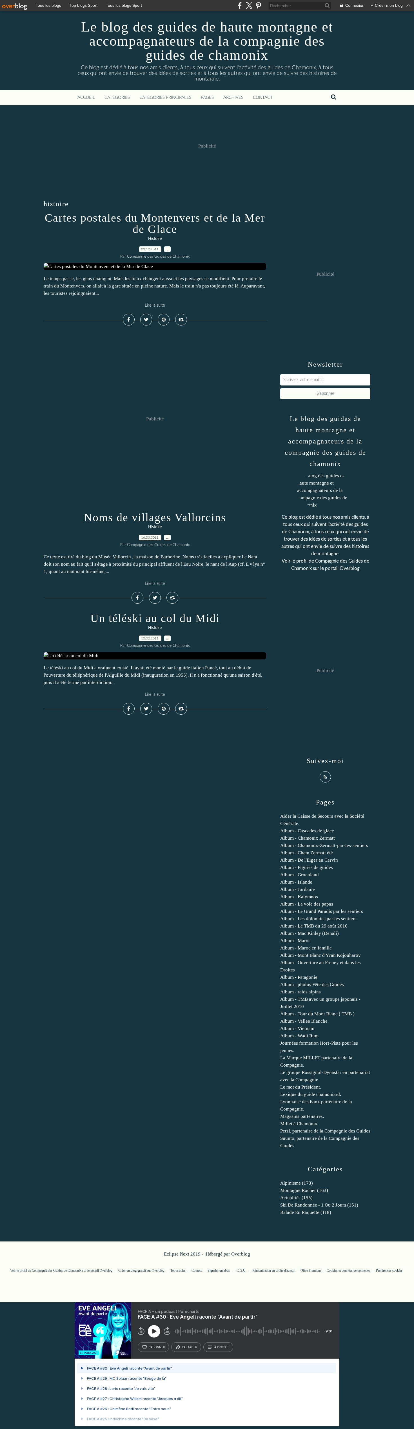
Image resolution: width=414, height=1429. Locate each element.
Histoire (155, 239)
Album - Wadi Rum (299, 1035)
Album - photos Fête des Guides (312, 984)
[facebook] (239, 5)
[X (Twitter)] (249, 5)
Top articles (178, 1270)
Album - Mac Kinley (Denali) (309, 933)
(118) (305, 1212)
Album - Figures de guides (306, 867)
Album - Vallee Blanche (304, 1021)
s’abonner (157, 1347)
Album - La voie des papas (306, 904)
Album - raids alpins (300, 992)
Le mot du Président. (300, 1087)
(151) (319, 1205)
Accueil (86, 97)
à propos (221, 1347)
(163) (304, 1190)
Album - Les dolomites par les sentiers (318, 918)
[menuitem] (86, 97)
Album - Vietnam (297, 1028)
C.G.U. (241, 1270)
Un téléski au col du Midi (155, 618)
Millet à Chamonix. (299, 1123)
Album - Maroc (295, 940)
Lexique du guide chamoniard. (310, 1094)
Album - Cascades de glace (307, 830)
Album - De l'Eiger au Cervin (309, 860)
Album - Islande (296, 882)
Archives (233, 97)
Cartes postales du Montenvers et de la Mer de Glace (155, 223)
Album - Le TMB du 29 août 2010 (314, 926)
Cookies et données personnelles (348, 1270)
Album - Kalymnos (299, 896)
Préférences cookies (389, 1270)
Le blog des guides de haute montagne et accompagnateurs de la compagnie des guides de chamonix (207, 41)
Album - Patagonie (298, 977)
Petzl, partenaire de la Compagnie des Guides (325, 1131)
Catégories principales (165, 97)
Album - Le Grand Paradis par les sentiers (321, 911)
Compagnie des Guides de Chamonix (56, 1270)
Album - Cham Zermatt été (306, 852)
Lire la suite (155, 305)
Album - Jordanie (297, 889)
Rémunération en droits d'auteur (273, 1270)
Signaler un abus (219, 1270)
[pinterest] (258, 5)
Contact (263, 97)
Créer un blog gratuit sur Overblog (141, 1270)
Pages (207, 97)
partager (189, 1347)
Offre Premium (311, 1270)
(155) (296, 1197)
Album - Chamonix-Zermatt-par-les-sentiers (324, 845)
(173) (296, 1183)
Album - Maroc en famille (306, 948)
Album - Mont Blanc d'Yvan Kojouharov (320, 955)
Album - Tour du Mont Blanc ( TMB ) (317, 1013)
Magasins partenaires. (302, 1116)
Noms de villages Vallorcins (155, 517)
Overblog (240, 1254)
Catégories (117, 97)
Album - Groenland (299, 874)
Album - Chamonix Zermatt (307, 838)
